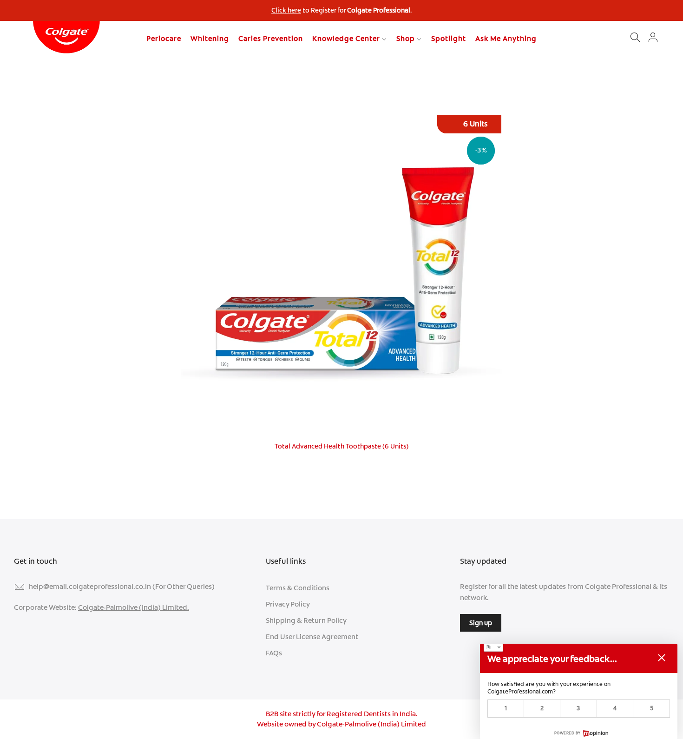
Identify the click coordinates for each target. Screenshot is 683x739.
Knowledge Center (346, 38)
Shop (405, 38)
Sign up (480, 623)
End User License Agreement (312, 636)
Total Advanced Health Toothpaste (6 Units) (341, 446)
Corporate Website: (101, 607)
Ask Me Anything (506, 38)
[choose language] (493, 647)
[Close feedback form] (661, 657)
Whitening (209, 38)
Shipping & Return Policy (306, 620)
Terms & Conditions (297, 588)
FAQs (274, 653)
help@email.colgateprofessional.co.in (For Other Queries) (122, 586)
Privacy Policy (288, 604)
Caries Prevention (270, 38)
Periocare (163, 38)
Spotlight (448, 38)
